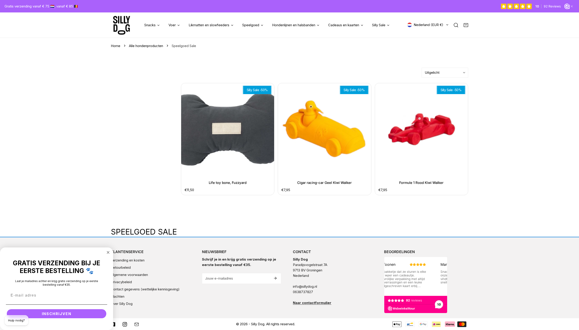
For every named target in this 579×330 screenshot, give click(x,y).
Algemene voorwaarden (129, 275)
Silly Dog (257, 324)
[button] (466, 25)
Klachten (117, 296)
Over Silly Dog (122, 304)
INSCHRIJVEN (56, 313)
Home (115, 46)
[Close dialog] (108, 252)
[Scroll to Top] (570, 306)
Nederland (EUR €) (428, 25)
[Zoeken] (456, 25)
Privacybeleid (121, 282)
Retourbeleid (121, 267)
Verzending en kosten (128, 260)
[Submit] (275, 278)
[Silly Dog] (121, 25)
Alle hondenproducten (146, 46)
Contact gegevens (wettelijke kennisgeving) (145, 289)
